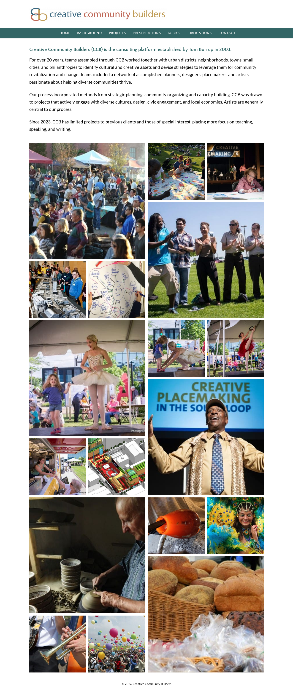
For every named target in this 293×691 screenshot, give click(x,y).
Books (174, 33)
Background (89, 33)
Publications (199, 33)
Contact (227, 33)
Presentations (147, 33)
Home (65, 33)
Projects (117, 33)
